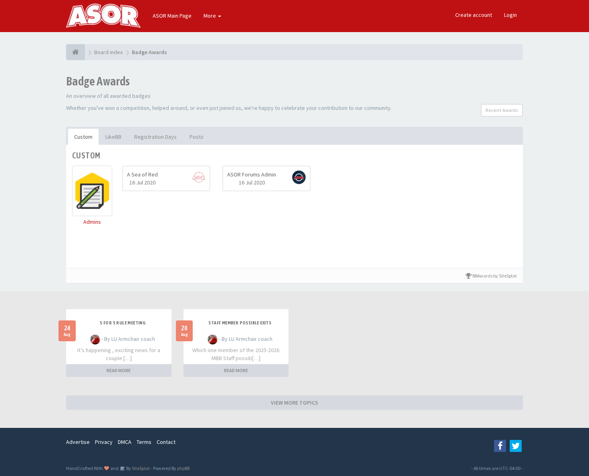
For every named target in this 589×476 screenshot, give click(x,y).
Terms (144, 442)
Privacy (104, 442)
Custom (83, 136)
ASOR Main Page (172, 15)
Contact (166, 442)
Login (510, 14)
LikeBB (113, 136)
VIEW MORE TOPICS (294, 402)
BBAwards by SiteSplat (494, 276)
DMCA (124, 442)
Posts (197, 136)
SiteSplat (140, 468)
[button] (92, 196)
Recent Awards (502, 110)
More (210, 15)
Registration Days (155, 136)
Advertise (78, 442)
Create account (473, 14)
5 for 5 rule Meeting (122, 323)
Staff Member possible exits (239, 323)
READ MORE (119, 370)
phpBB (183, 468)
